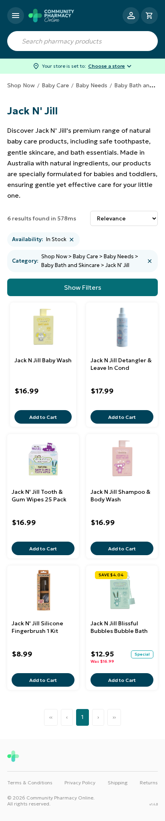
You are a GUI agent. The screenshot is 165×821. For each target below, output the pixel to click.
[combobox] (82, 41)
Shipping (118, 783)
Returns (149, 783)
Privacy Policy (79, 783)
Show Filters (82, 287)
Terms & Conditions (29, 783)
